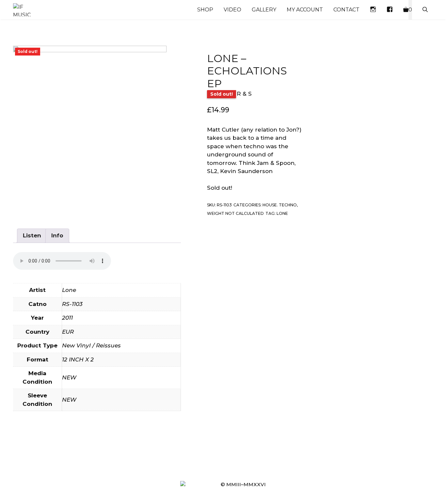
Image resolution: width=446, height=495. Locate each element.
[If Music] (22, 10)
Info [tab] (57, 235)
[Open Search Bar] (425, 10)
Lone (282, 213)
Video (232, 10)
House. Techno (280, 205)
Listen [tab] (32, 235)
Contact (346, 10)
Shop (205, 10)
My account (305, 10)
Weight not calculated (235, 213)
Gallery (264, 10)
